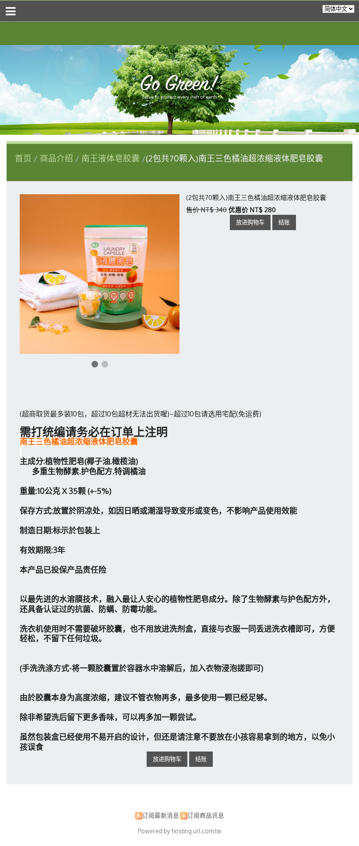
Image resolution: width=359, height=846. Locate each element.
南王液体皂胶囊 (110, 158)
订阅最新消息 (160, 815)
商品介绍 (57, 158)
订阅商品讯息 (205, 815)
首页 (23, 158)
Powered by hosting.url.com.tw (180, 831)
